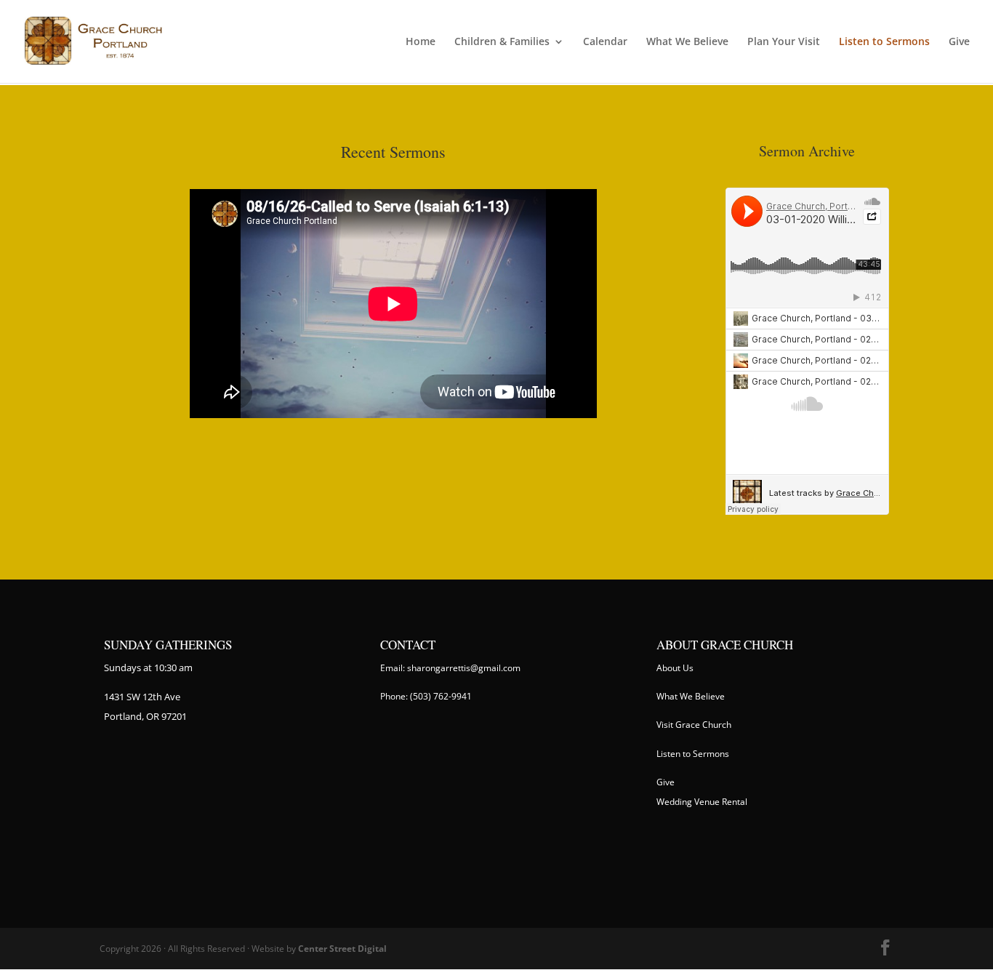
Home (420, 42)
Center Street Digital (342, 948)
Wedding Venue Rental (701, 801)
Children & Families (502, 42)
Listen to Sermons (884, 42)
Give (959, 42)
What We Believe (687, 42)
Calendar (605, 42)
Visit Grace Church (693, 724)
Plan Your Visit (783, 42)
